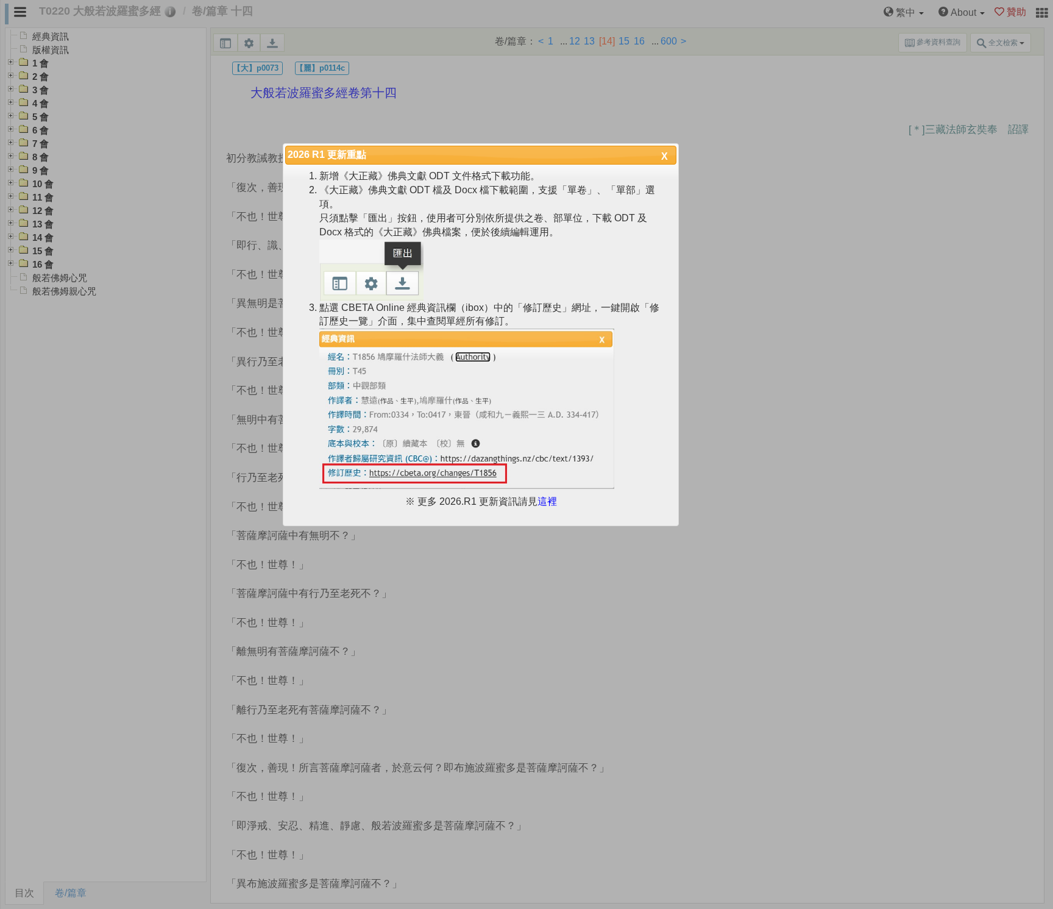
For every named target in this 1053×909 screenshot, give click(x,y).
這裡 (547, 501)
